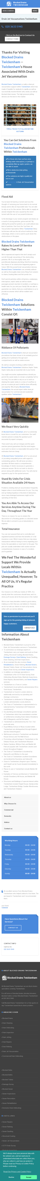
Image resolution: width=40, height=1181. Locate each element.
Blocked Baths (7, 1075)
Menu (35, 11)
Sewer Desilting (7, 1131)
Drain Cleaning (7, 1023)
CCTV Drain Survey (9, 1146)
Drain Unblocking (8, 1028)
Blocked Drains (7, 1018)
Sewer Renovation (8, 1098)
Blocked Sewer (31, 665)
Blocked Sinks (7, 1070)
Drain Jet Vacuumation (10, 1051)
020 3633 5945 (14, 26)
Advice (6, 822)
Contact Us (28, 628)
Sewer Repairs (32, 680)
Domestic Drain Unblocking (11, 1108)
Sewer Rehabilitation (9, 1103)
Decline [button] (11, 1177)
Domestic (7, 816)
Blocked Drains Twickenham (22, 977)
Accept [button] (28, 1177)
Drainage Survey (9, 657)
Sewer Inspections (27, 670)
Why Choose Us (10, 804)
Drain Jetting (6, 1037)
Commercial (8, 810)
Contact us (8, 829)
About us (7, 797)
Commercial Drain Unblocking (12, 1056)
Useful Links (9, 1116)
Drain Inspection (8, 1032)
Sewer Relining (7, 1127)
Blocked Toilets (7, 1080)
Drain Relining (21, 657)
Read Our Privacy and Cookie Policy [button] (17, 1172)
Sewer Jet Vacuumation (10, 1141)
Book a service (8, 11)
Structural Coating (8, 1136)
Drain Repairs (7, 1042)
